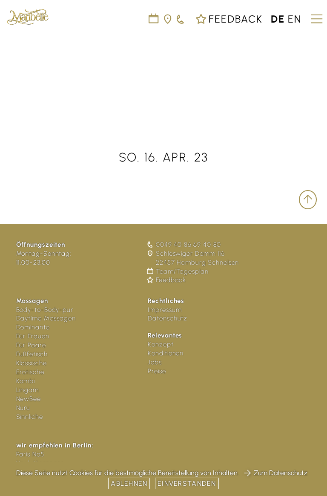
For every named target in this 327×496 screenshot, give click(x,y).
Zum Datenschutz (280, 473)
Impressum (164, 310)
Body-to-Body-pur (44, 310)
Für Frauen (32, 336)
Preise (157, 371)
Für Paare (31, 345)
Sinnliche (29, 417)
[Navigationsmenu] (315, 15)
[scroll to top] (308, 199)
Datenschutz (167, 318)
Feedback (234, 19)
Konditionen (166, 353)
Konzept (160, 344)
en (294, 19)
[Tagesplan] (154, 19)
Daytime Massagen (46, 318)
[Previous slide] (13, 75)
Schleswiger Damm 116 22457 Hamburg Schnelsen (197, 258)
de (278, 19)
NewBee (28, 399)
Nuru (23, 408)
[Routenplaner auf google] (168, 19)
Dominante (33, 327)
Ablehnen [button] (129, 483)
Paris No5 (30, 454)
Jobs (155, 362)
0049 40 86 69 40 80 (188, 244)
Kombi (25, 381)
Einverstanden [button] (187, 483)
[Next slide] (313, 75)
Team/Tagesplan (182, 271)
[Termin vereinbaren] (180, 19)
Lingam (27, 390)
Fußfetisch (32, 354)
